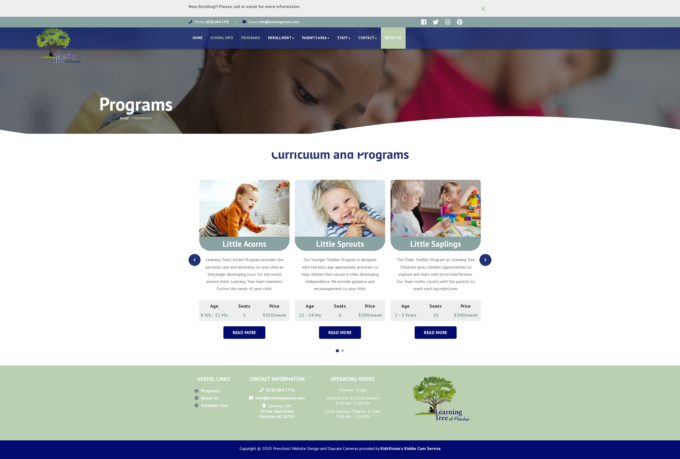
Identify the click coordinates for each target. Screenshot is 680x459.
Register (393, 38)
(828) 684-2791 (217, 22)
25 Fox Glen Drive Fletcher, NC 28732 (277, 413)
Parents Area (314, 38)
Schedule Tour (214, 405)
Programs (250, 38)
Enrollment (279, 38)
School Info (221, 38)
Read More (244, 332)
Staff (342, 38)
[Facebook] (424, 22)
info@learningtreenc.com (278, 22)
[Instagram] (448, 22)
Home (197, 38)
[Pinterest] (460, 22)
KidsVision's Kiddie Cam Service (410, 448)
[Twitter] (436, 22)
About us (209, 397)
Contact (366, 38)
